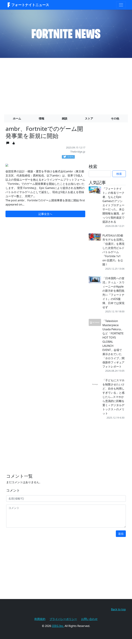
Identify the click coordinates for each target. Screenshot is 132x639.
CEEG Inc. (58, 626)
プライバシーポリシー (63, 619)
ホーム (17, 118)
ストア (89, 118)
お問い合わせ (89, 619)
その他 (115, 118)
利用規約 (39, 619)
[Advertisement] (66, 85)
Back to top (118, 609)
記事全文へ (45, 214)
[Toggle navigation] (121, 4)
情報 (41, 118)
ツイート (71, 156)
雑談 (64, 118)
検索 (119, 174)
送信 (121, 534)
